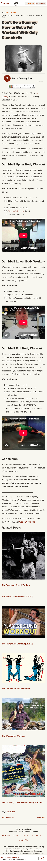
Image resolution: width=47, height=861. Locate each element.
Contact (6, 836)
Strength (13, 13)
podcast (42, 3)
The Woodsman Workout (13, 736)
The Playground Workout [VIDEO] (17, 644)
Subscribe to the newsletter (13, 859)
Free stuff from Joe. (27, 522)
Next (39, 817)
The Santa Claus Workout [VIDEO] (17, 596)
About (25, 836)
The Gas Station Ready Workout (16, 689)
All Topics (36, 836)
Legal (16, 836)
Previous (10, 817)
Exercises (11, 812)
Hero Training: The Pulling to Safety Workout (22, 802)
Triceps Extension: (16, 211)
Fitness (6, 13)
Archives (23, 840)
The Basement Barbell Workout (16, 585)
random (31, 3)
